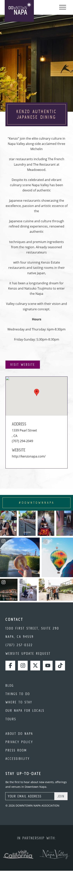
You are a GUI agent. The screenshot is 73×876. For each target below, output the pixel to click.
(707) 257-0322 (19, 645)
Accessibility (17, 759)
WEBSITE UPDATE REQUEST (28, 653)
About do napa (19, 734)
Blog (9, 685)
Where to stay (18, 702)
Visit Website (22, 364)
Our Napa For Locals (24, 710)
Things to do (17, 694)
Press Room (16, 750)
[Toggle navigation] (62, 7)
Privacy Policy (19, 742)
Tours (10, 719)
